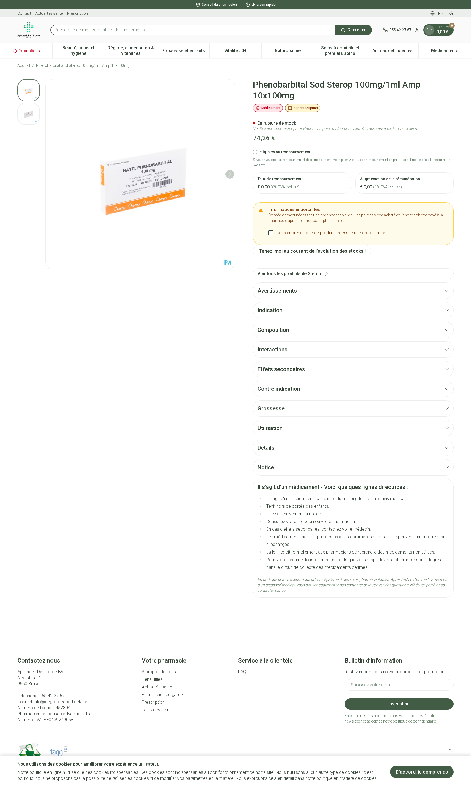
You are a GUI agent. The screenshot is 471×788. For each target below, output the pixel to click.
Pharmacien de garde (162, 694)
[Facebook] (449, 752)
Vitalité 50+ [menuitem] (242, 52)
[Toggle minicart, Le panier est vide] (429, 30)
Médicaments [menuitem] (451, 52)
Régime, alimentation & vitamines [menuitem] (132, 50)
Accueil (23, 65)
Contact (24, 13)
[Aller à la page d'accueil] (28, 30)
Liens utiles (152, 679)
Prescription (77, 13)
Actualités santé (49, 13)
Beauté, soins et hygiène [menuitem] (83, 50)
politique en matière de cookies (346, 778)
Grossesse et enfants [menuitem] (185, 52)
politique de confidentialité (415, 721)
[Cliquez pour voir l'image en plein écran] (140, 174)
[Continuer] (229, 174)
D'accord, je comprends (422, 772)
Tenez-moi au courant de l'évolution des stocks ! (312, 251)
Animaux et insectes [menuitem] (395, 52)
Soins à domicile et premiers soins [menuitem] (343, 50)
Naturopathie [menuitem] (294, 52)
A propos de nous (159, 671)
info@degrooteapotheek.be (60, 701)
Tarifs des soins (156, 709)
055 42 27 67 (52, 695)
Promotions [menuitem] (29, 51)
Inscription (399, 703)
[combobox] (192, 30)
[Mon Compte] (417, 30)
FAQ (242, 671)
